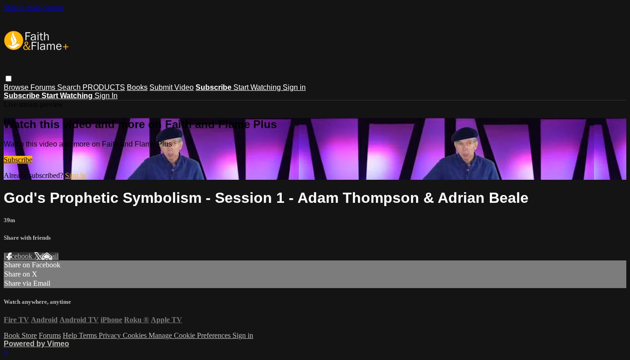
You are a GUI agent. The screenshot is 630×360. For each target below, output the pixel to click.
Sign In (106, 96)
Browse (17, 87)
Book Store (20, 335)
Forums (43, 87)
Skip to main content (34, 8)
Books (137, 87)
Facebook (19, 256)
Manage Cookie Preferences (190, 335)
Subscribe (18, 160)
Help (71, 335)
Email (50, 256)
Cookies (136, 335)
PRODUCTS (104, 87)
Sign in (294, 87)
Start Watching (258, 87)
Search (70, 87)
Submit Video (171, 87)
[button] (9, 79)
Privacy (111, 335)
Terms (89, 335)
